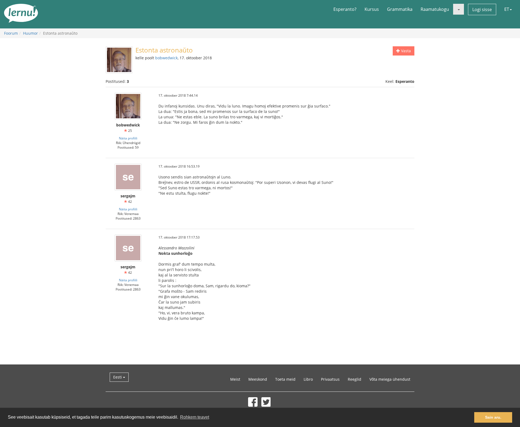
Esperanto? (344, 9)
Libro (308, 379)
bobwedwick (166, 57)
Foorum (11, 33)
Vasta (405, 50)
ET (506, 9)
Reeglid (354, 379)
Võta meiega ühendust (389, 379)
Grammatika (399, 9)
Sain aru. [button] (493, 417)
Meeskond (257, 379)
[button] (458, 9)
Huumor (30, 33)
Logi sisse (482, 9)
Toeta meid (285, 379)
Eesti (118, 377)
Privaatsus (330, 379)
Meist (235, 379)
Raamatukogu (435, 9)
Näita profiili (128, 138)
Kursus (372, 9)
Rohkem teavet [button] (194, 417)
